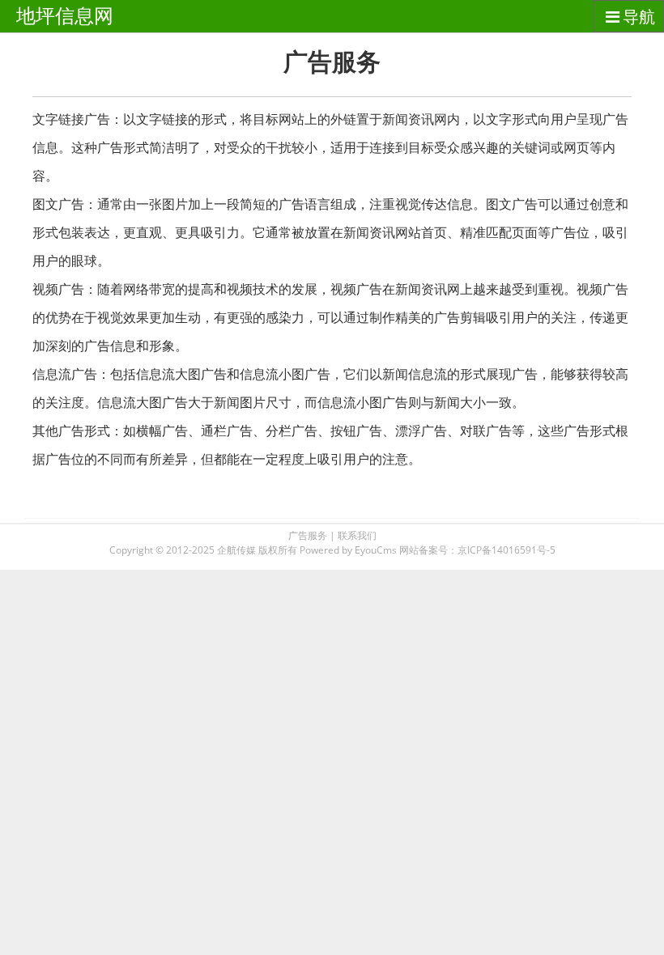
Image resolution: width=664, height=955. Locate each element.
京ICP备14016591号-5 (506, 550)
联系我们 (357, 535)
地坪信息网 (64, 16)
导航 (639, 17)
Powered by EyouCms (347, 550)
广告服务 (307, 535)
